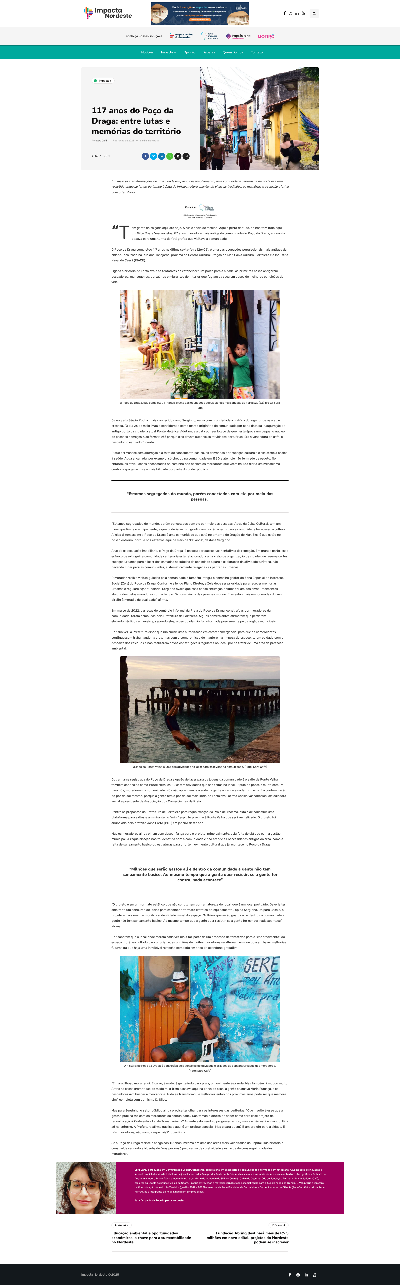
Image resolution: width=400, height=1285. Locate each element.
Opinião (189, 52)
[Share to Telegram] (177, 156)
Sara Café (101, 140)
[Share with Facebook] (145, 156)
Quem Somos (233, 52)
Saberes (209, 52)
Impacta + (168, 52)
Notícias (147, 52)
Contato (257, 52)
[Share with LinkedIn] (161, 156)
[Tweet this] (153, 156)
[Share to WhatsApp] (169, 156)
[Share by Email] (186, 156)
